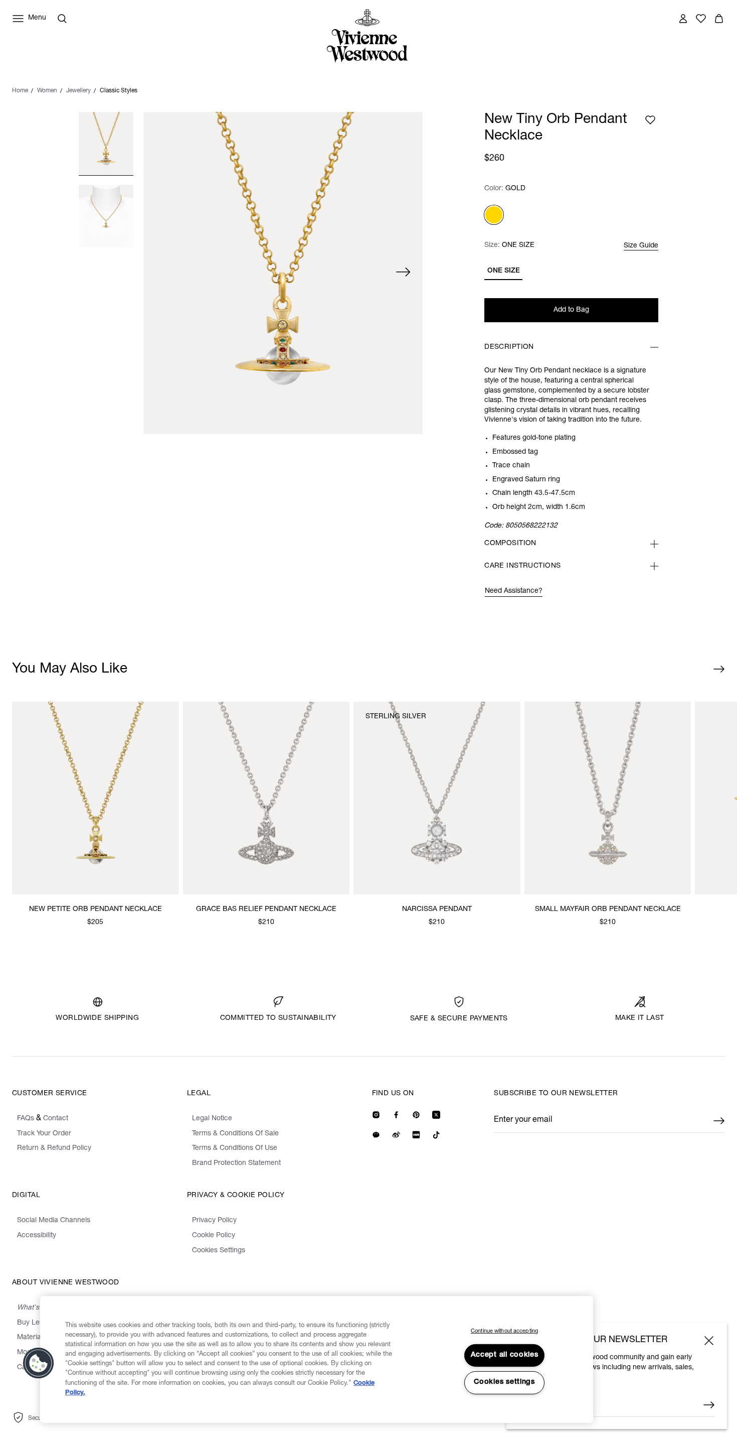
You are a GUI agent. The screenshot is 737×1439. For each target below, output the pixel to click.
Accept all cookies (504, 1355)
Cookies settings (504, 1382)
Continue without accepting (504, 1331)
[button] (39, 1363)
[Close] (709, 1341)
